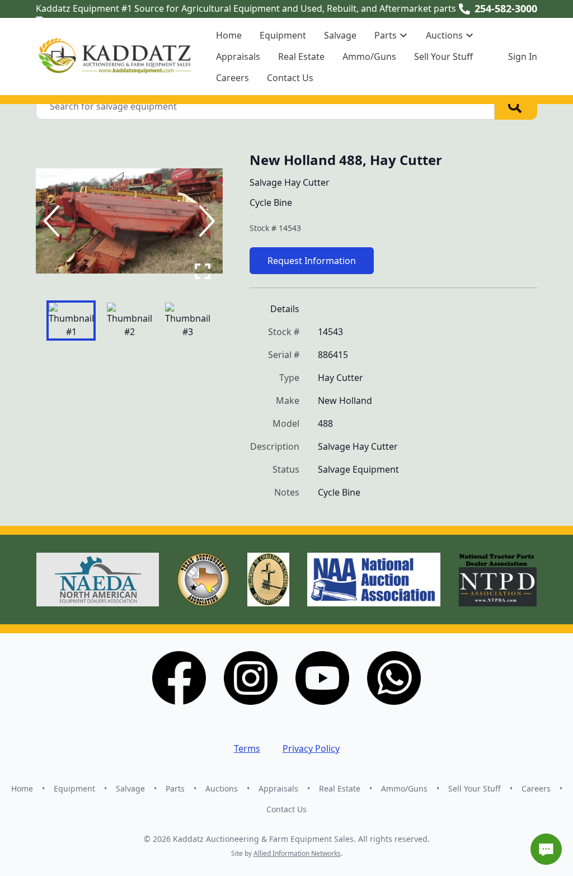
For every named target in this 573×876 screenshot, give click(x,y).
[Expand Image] (202, 271)
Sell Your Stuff (443, 56)
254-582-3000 (506, 8)
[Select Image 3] (187, 320)
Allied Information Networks (297, 853)
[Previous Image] (54, 221)
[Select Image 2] (129, 320)
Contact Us (290, 78)
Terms (247, 748)
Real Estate (301, 56)
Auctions (221, 788)
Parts (175, 788)
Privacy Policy (311, 748)
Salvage (340, 35)
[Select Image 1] (71, 320)
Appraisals (238, 56)
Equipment (283, 35)
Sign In (522, 56)
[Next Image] (205, 221)
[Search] (516, 106)
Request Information (311, 261)
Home (229, 35)
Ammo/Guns (369, 56)
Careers (232, 78)
